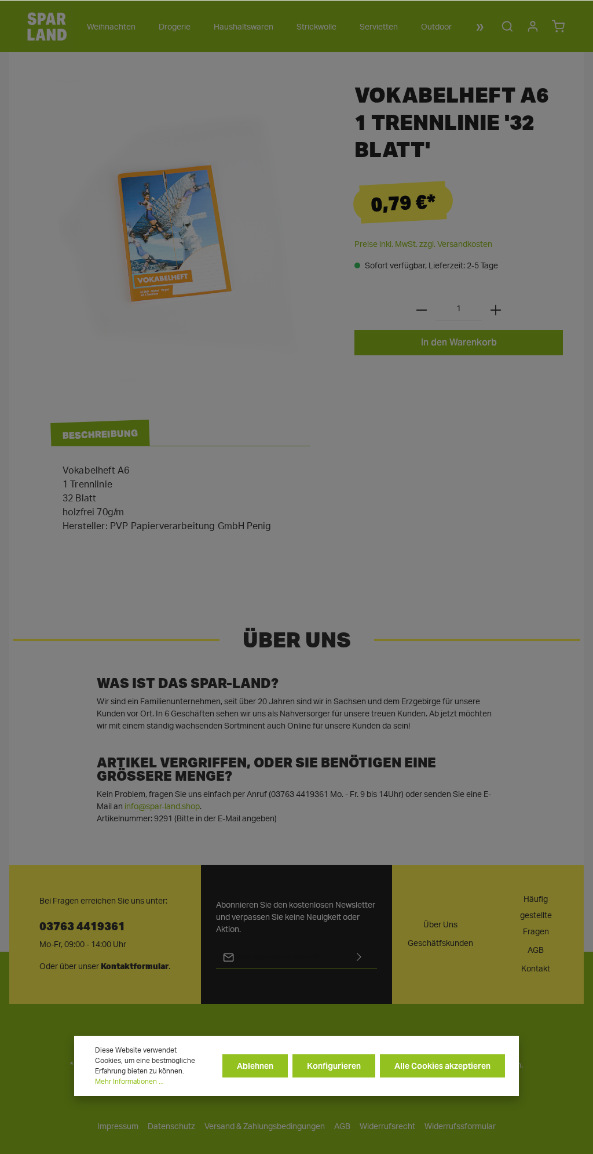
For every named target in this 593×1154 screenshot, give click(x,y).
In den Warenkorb (459, 342)
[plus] (496, 309)
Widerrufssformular (460, 1127)
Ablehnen (255, 1066)
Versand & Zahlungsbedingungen (264, 1127)
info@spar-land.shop (162, 807)
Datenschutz (171, 1127)
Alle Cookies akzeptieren (442, 1066)
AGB (536, 951)
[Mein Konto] (532, 26)
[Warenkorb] (558, 26)
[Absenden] (359, 957)
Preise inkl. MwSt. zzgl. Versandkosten (423, 245)
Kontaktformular (135, 966)
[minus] (421, 309)
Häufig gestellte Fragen (536, 915)
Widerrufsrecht (387, 1127)
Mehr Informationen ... (129, 1081)
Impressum (117, 1127)
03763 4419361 (82, 925)
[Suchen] (507, 26)
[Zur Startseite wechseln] (47, 26)
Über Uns (440, 925)
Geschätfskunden (440, 944)
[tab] (100, 433)
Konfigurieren (334, 1066)
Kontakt (535, 969)
